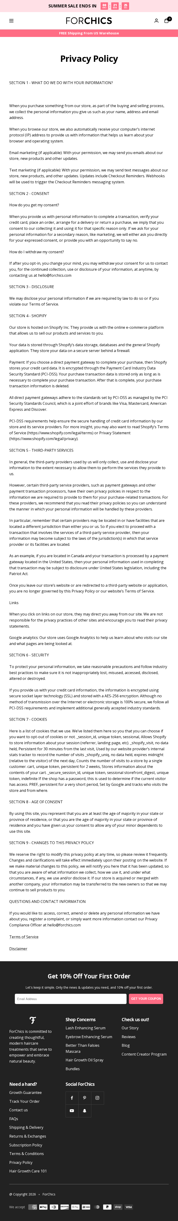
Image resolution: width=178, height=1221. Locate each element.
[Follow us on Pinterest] (84, 1098)
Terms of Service (23, 936)
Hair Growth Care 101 (28, 1171)
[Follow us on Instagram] (97, 1098)
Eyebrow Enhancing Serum (89, 1036)
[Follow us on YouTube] (72, 1110)
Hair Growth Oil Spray (84, 1060)
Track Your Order (24, 1101)
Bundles (73, 1068)
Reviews (129, 1036)
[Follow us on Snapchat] (84, 1110)
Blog (126, 1045)
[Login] (156, 21)
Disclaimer (18, 948)
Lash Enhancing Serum (85, 1027)
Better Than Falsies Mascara (82, 1048)
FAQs (13, 1118)
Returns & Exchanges (27, 1136)
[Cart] (166, 20)
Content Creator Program (144, 1054)
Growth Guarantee (25, 1092)
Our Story (130, 1027)
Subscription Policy (25, 1145)
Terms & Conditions (26, 1153)
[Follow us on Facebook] (72, 1098)
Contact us (18, 1109)
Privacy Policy (20, 1162)
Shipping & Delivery (26, 1127)
